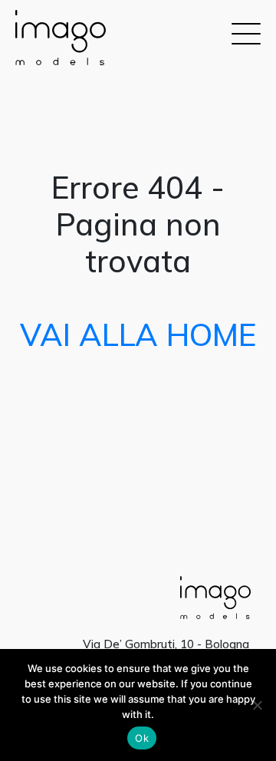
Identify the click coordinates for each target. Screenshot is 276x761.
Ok (142, 738)
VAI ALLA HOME (138, 334)
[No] (256, 705)
